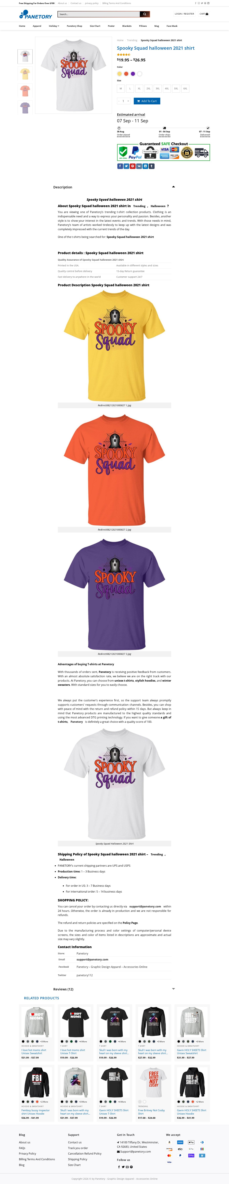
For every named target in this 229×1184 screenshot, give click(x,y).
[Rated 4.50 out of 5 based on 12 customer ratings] (163, 54)
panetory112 (85, 975)
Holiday (53, 25)
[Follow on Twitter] (202, 3)
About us (62, 3)
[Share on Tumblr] (151, 166)
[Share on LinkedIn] (145, 166)
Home (22, 25)
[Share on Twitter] (126, 166)
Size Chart (95, 25)
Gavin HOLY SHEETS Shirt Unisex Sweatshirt (191, 1051)
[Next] (106, 75)
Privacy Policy (27, 1153)
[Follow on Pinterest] (205, 3)
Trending (132, 40)
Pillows (143, 25)
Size (119, 80)
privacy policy (92, 3)
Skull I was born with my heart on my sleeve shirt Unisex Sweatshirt (74, 1112)
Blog (21, 1165)
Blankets (126, 25)
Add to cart (149, 101)
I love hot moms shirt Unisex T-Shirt (72, 1051)
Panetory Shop (74, 25)
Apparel (37, 25)
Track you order (78, 1148)
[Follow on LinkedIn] (208, 3)
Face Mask (172, 25)
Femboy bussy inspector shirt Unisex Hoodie (35, 1112)
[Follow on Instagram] (199, 3)
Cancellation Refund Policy (84, 1153)
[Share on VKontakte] (139, 166)
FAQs (22, 1148)
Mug (156, 25)
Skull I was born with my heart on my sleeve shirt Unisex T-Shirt (113, 1051)
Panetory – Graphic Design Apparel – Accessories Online (112, 967)
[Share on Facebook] (120, 166)
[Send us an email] (127, 1167)
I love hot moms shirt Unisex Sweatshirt (33, 1051)
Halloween (158, 206)
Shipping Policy (77, 1159)
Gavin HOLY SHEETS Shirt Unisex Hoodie (191, 1112)
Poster (111, 25)
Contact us (76, 3)
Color (120, 67)
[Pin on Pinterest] (132, 166)
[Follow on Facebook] (196, 3)
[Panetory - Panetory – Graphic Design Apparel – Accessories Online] (35, 14)
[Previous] (41, 75)
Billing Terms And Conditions (116, 3)
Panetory (83, 953)
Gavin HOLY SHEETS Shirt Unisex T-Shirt (113, 1112)
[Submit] (145, 14)
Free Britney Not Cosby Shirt (151, 1112)
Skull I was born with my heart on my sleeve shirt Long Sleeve (152, 1051)
